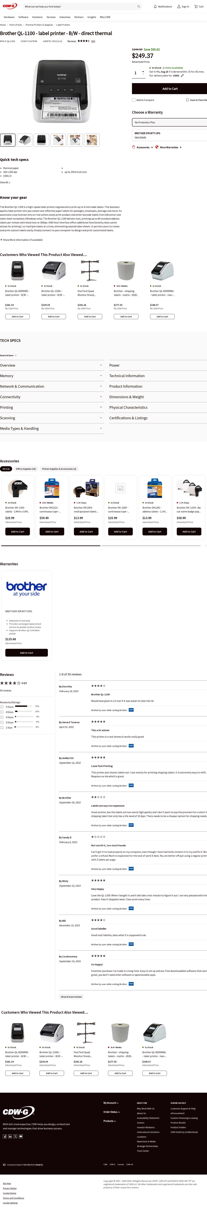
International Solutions (148, 1132)
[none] (9, 17)
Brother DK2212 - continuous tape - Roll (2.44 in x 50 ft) (50, 510)
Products (109, 1120)
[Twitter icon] (15, 1136)
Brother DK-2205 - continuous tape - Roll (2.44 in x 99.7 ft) (119, 510)
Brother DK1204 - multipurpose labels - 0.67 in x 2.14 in (86, 510)
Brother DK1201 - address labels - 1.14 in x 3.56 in (154, 510)
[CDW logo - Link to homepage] (9, 6)
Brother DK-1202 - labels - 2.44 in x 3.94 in (16, 510)
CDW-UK (129, 1164)
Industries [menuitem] (65, 17)
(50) (93, 41)
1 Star (9, 727)
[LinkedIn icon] (10, 1136)
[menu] (163, 6)
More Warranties (169, 147)
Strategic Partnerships (147, 1146)
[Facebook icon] (5, 1136)
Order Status (111, 1111)
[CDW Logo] (9, 6)
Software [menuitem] (23, 17)
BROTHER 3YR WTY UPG (18, 611)
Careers (140, 1122)
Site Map (7, 1183)
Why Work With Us (145, 1108)
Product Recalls (178, 1122)
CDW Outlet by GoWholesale (184, 1132)
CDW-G (112, 1164)
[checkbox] (133, 100)
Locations (141, 1136)
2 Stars (9, 722)
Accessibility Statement (148, 1117)
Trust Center (143, 1150)
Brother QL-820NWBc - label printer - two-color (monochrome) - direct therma (154, 1054)
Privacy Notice (9, 1188)
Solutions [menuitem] (37, 17)
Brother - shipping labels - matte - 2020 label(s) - (119, 1054)
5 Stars (9, 706)
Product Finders (178, 1127)
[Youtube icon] (21, 1136)
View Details (140, 137)
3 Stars (9, 717)
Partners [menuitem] (79, 17)
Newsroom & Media (146, 1141)
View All (4, 182)
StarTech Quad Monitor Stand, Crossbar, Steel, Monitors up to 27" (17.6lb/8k (84, 1054)
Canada (121, 1164)
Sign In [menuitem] (185, 6)
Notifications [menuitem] (165, 6)
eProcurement (178, 1113)
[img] (83, 41)
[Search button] (138, 6)
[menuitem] (155, 6)
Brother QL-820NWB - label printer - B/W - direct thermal (17, 1054)
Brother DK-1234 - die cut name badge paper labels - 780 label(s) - (189, 510)
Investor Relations (146, 1127)
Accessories (143, 147)
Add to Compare (145, 100)
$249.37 (142, 55)
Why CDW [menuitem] (105, 17)
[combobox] (77, 6)
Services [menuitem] (51, 17)
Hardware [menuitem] (9, 17)
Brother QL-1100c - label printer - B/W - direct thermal (50, 1054)
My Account (110, 1102)
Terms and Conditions (13, 1198)
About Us (141, 1113)
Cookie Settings (10, 1202)
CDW (105, 1164)
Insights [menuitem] (91, 17)
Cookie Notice (9, 1193)
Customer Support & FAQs (183, 1108)
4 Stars (9, 712)
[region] (103, 292)
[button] (198, 6)
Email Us (39, 1164)
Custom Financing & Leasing (184, 1117)
